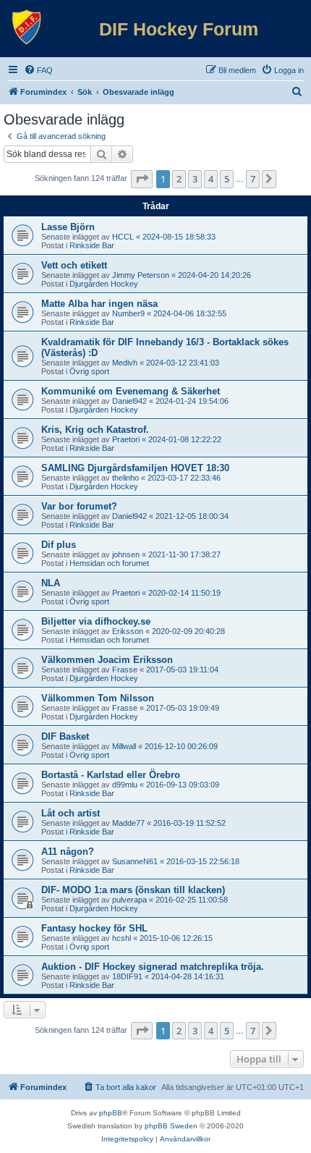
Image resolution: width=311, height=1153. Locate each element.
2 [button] (179, 178)
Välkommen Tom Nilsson (97, 698)
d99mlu (124, 784)
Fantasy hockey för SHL (94, 928)
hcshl (121, 938)
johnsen (126, 554)
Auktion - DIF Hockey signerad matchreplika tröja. (152, 966)
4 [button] (210, 178)
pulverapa (129, 899)
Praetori (126, 439)
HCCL (123, 236)
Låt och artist (70, 813)
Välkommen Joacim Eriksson (107, 659)
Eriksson (127, 631)
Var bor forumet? (79, 506)
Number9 (128, 313)
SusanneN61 (135, 861)
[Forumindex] (27, 27)
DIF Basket (65, 736)
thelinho (125, 477)
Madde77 (128, 823)
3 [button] (194, 178)
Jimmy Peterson (140, 275)
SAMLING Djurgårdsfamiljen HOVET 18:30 (135, 468)
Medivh (124, 362)
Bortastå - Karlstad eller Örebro (110, 774)
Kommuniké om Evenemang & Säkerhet (130, 391)
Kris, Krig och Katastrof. (95, 429)
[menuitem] (38, 70)
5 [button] (226, 178)
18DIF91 (127, 976)
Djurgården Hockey (103, 283)
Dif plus (58, 544)
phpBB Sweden (171, 1126)
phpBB (110, 1113)
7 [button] (252, 178)
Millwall (124, 746)
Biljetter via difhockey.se (95, 621)
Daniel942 (129, 401)
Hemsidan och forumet (109, 563)
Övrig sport (89, 371)
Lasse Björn (68, 226)
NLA (50, 583)
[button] (142, 178)
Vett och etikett (74, 265)
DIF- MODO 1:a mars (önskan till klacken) (133, 889)
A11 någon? (67, 851)
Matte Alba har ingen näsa (99, 303)
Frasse (124, 669)
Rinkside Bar (91, 245)
